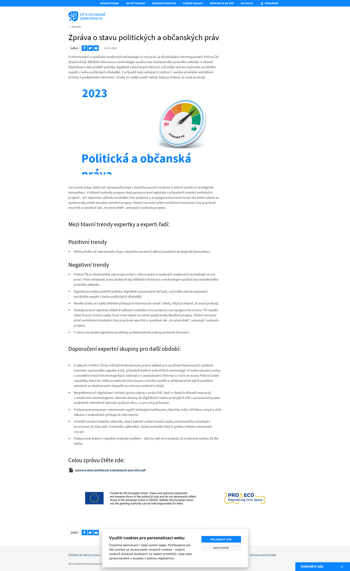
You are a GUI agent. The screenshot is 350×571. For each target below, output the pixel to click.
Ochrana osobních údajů (263, 554)
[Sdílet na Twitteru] (90, 48)
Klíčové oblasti (193, 3)
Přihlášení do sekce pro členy (84, 554)
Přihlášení (271, 3)
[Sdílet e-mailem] (96, 48)
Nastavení (221, 547)
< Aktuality (74, 26)
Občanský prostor (164, 3)
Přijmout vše (221, 539)
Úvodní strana (109, 3)
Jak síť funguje (135, 3)
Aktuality (247, 3)
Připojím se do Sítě (222, 3)
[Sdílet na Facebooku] (84, 48)
